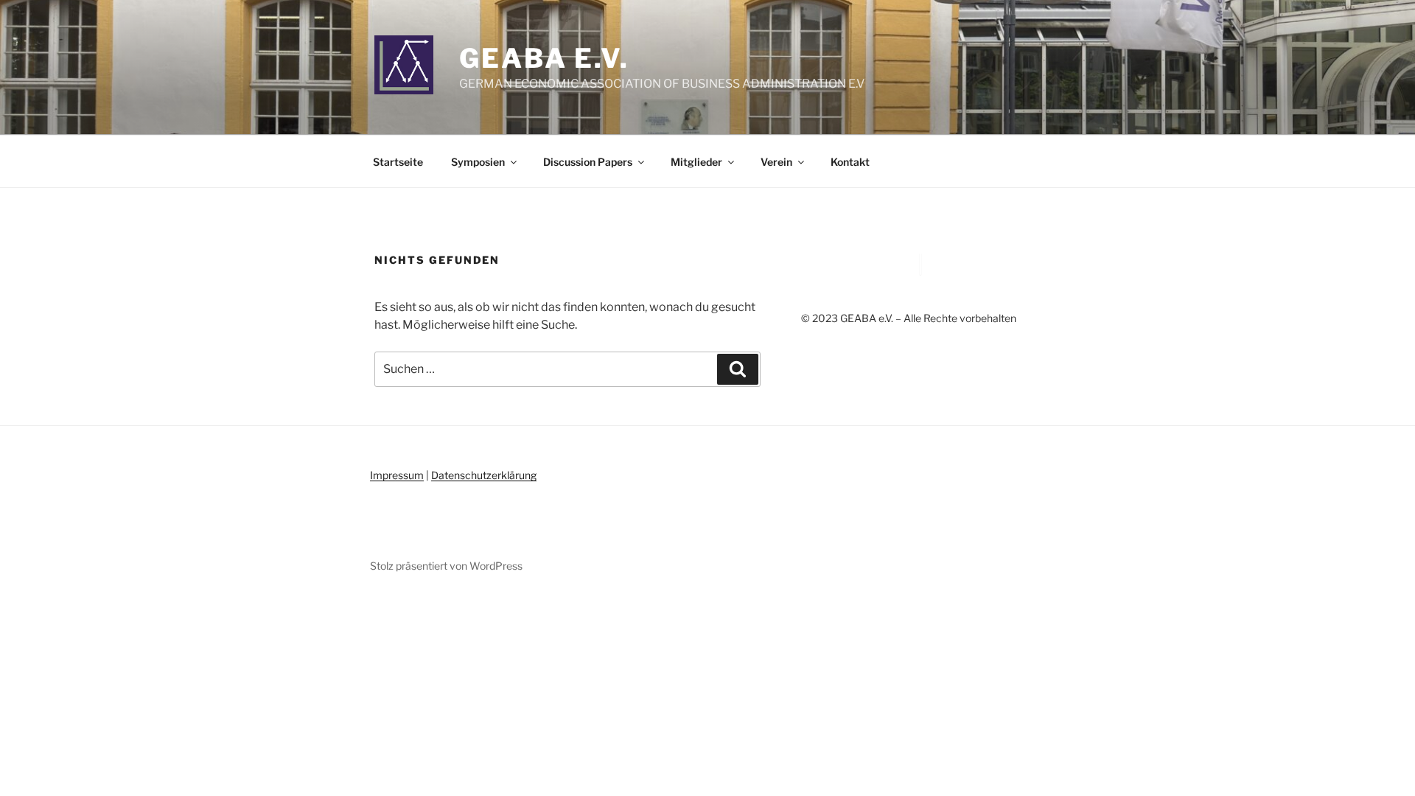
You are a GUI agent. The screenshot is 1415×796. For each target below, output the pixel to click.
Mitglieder (696, 162)
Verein (776, 162)
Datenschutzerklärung (484, 475)
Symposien (478, 162)
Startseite (398, 162)
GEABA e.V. (544, 58)
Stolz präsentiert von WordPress (446, 565)
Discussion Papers (587, 162)
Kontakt (850, 162)
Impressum (397, 475)
